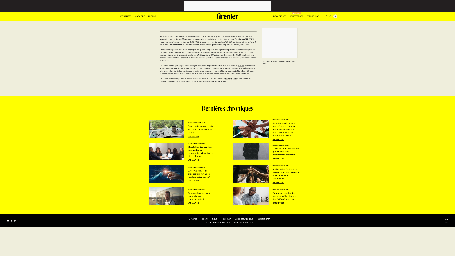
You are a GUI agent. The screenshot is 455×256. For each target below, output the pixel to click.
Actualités (125, 16)
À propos (193, 219)
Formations (313, 16)
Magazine (140, 16)
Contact (227, 219)
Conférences (296, 16)
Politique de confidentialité (218, 222)
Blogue (204, 219)
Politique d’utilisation (243, 222)
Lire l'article (193, 136)
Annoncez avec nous (244, 219)
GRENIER (446, 219)
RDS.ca (241, 66)
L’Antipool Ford (209, 36)
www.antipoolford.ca (179, 68)
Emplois (152, 16)
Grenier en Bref (264, 219)
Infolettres (279, 16)
